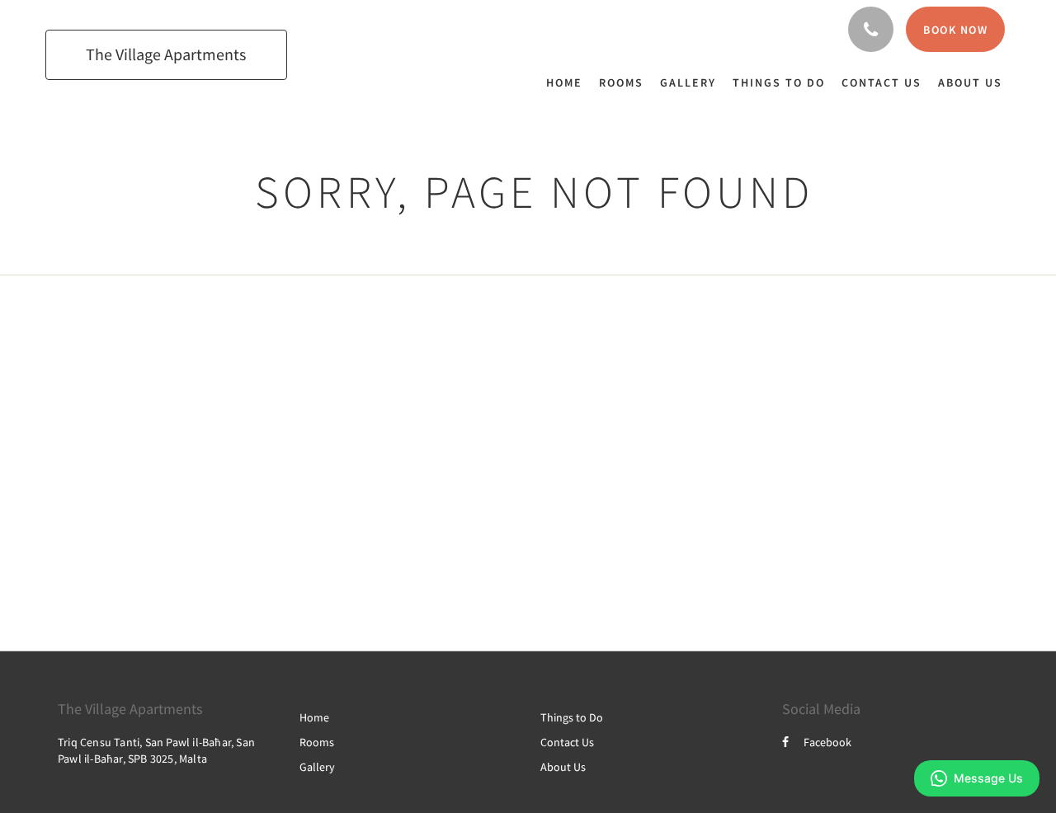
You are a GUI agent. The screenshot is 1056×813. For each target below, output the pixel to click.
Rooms (316, 742)
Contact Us (567, 742)
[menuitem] (568, 82)
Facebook (827, 742)
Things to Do (571, 717)
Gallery (317, 766)
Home (314, 717)
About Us (563, 766)
